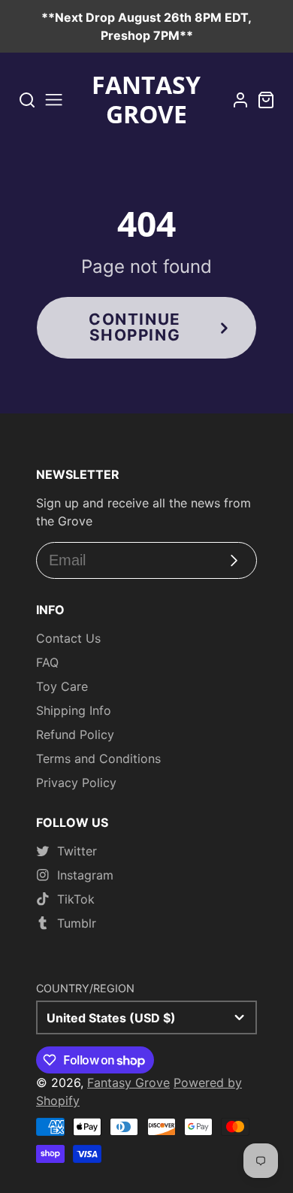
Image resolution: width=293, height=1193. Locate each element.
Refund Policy (75, 734)
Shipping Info (73, 710)
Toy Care (62, 686)
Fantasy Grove (128, 1082)
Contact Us (68, 638)
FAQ (47, 662)
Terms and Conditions (98, 758)
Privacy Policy (76, 782)
